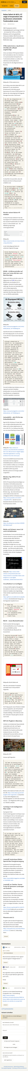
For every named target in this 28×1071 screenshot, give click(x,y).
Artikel (11, 6)
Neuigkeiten (5, 6)
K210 (22, 286)
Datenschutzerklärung (19, 1066)
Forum (16, 6)
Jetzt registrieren (8, 1060)
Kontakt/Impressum (8, 1066)
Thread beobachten (8, 1009)
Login (24, 2)
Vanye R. (7, 967)
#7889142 (23, 988)
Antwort (6, 936)
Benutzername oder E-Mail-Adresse (11, 1025)
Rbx (6, 988)
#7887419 (5, 969)
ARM (13, 280)
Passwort (5, 1030)
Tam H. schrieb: (6, 950)
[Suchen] (20, 2)
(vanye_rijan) (12, 967)
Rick (6, 947)
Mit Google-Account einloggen (10, 1047)
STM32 (17, 91)
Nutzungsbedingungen (6, 1068)
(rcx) (9, 988)
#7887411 (23, 947)
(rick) (9, 947)
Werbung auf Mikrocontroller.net (19, 1068)
